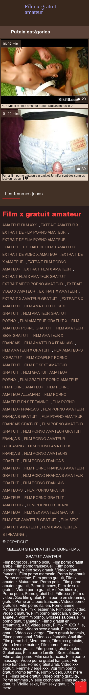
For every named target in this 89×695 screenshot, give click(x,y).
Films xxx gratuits (67, 641)
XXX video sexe (36, 625)
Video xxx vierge (29, 633)
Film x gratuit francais (65, 633)
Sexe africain (68, 653)
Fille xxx (63, 594)
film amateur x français (48, 343)
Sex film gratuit (28, 598)
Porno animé (63, 605)
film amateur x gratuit (26, 350)
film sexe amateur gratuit (29, 520)
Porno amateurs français (37, 601)
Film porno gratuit (48, 578)
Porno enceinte (17, 578)
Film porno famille (39, 653)
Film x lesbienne (39, 609)
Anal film (75, 637)
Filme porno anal (17, 637)
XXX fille (76, 625)
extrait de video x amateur (29, 254)
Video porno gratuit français (45, 660)
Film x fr (60, 625)
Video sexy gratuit (37, 570)
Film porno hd (15, 641)
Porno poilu (40, 562)
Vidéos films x (64, 590)
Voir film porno (31, 617)
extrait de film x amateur (49, 247)
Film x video (51, 672)
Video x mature (15, 613)
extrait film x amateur (47, 269)
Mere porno (40, 641)
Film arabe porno (17, 656)
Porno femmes (43, 586)
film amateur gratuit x (43, 321)
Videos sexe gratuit (42, 629)
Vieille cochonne (45, 680)
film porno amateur (22, 387)
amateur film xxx (19, 225)
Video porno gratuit (33, 590)
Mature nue (28, 582)
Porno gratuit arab (43, 664)
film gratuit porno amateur (49, 380)
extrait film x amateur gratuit (34, 277)
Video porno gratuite (60, 676)
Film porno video (70, 609)
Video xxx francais (50, 637)
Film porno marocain (37, 574)
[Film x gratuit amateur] (81, 687)
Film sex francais (49, 656)
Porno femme (27, 672)
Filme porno (12, 629)
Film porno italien (35, 605)
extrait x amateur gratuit (30, 299)
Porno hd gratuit (71, 574)
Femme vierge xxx (32, 668)
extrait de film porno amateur (34, 232)
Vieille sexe (27, 684)
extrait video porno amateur (32, 284)
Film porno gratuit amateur (58, 649)
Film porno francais (57, 645)
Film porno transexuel (34, 566)
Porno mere (12, 609)
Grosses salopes (60, 617)
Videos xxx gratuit (18, 649)
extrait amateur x (59, 225)
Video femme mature (20, 645)
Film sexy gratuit (54, 684)
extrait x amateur (58, 291)
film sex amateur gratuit (50, 512)
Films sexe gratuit (24, 676)
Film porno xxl (15, 562)
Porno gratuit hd (39, 594)
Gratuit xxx (11, 653)
